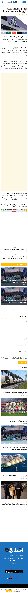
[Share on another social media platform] (3, 33)
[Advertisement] (14, 132)
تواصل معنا (15, 587)
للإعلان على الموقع (7, 587)
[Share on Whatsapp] (8, 33)
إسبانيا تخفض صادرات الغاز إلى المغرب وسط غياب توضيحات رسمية (15, 476)
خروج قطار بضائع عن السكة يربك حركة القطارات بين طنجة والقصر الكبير (15, 393)
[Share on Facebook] (24, 33)
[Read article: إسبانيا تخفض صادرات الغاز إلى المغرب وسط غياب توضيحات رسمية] (14, 462)
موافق (9, 591)
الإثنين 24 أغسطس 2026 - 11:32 (20, 304)
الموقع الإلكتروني (23, 351)
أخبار (2, 268)
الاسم (25, 339)
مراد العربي (21, 14)
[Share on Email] (14, 33)
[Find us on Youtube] (10, 563)
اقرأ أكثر (13, 591)
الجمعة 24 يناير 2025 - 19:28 (11, 14)
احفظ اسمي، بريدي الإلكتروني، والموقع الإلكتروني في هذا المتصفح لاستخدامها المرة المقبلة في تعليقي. (15, 357)
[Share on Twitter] (19, 33)
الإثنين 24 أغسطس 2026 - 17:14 (20, 284)
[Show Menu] (2, 2)
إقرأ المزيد (14, 309)
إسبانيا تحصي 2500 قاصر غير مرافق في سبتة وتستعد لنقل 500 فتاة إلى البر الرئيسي (15, 301)
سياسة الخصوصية (23, 587)
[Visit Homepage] (13, 2)
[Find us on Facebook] (17, 563)
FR (24, 2)
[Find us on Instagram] (13, 563)
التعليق (25, 322)
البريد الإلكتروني (23, 345)
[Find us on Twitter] (15, 563)
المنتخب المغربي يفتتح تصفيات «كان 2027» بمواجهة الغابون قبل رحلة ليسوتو (16, 420)
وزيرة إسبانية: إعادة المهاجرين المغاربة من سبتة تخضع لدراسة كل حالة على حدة (14, 281)
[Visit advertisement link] (14, 210)
